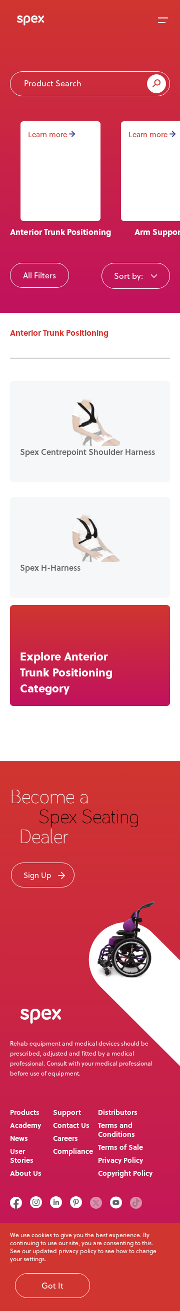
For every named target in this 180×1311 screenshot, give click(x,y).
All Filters (39, 275)
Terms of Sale (120, 1147)
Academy (25, 1125)
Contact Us (71, 1125)
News (19, 1138)
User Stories (22, 1155)
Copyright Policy (125, 1173)
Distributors (118, 1112)
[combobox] (136, 275)
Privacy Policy (120, 1160)
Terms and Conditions (116, 1129)
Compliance (73, 1151)
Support (67, 1112)
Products (25, 1112)
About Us (26, 1173)
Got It (53, 1285)
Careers (65, 1138)
